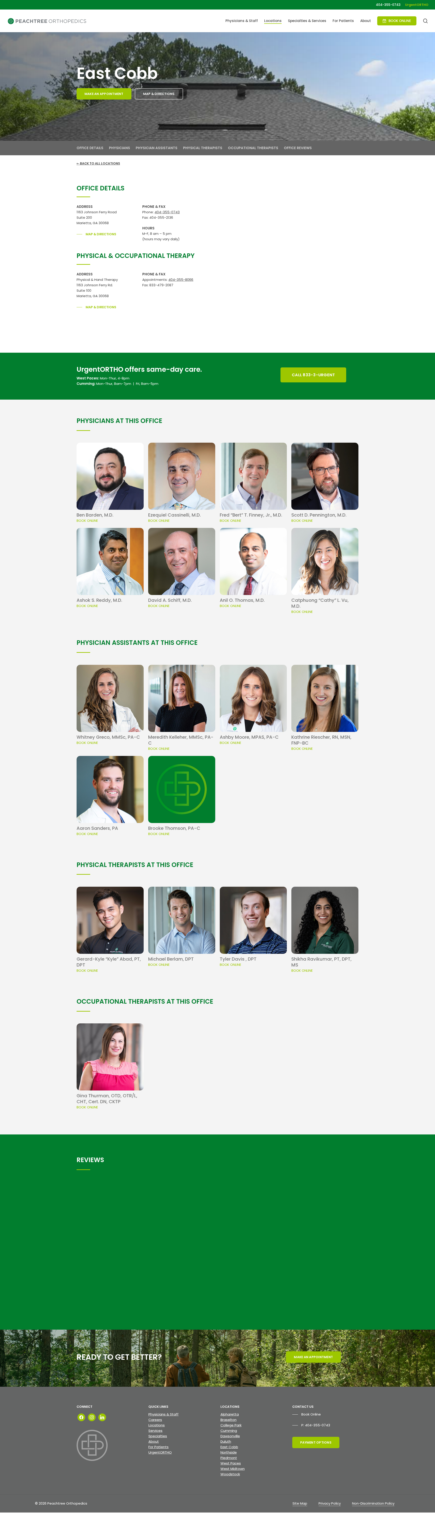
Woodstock (230, 1474)
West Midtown (232, 1468)
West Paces (230, 1463)
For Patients (158, 1447)
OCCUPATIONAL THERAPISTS (253, 148)
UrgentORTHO (160, 1452)
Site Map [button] (299, 1503)
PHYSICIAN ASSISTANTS (156, 148)
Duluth (225, 1441)
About (153, 1441)
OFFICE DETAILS (90, 148)
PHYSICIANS (119, 148)
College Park (231, 1425)
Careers (155, 1419)
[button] (104, 94)
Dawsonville (230, 1436)
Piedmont (228, 1457)
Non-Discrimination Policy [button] (373, 1503)
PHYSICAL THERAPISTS (202, 148)
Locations (156, 1425)
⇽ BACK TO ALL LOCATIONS (98, 163)
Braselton (228, 1419)
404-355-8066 (180, 279)
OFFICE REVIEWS (298, 148)
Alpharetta (229, 1414)
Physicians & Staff (163, 1414)
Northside (228, 1452)
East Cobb (229, 1447)
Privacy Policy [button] (330, 1503)
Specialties (157, 1436)
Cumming (228, 1430)
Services (155, 1430)
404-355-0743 (167, 212)
